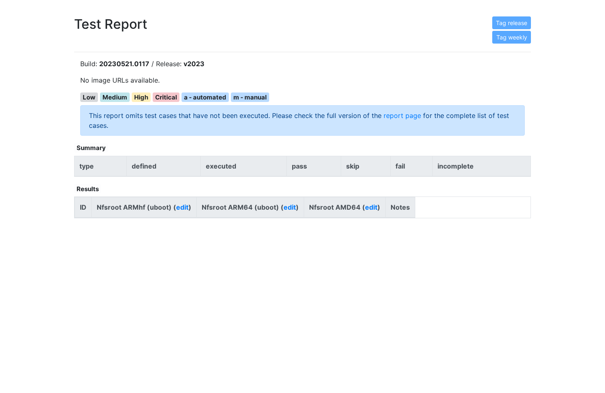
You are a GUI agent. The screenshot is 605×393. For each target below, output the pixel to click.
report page (402, 115)
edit (182, 207)
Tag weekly (511, 37)
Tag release (511, 22)
